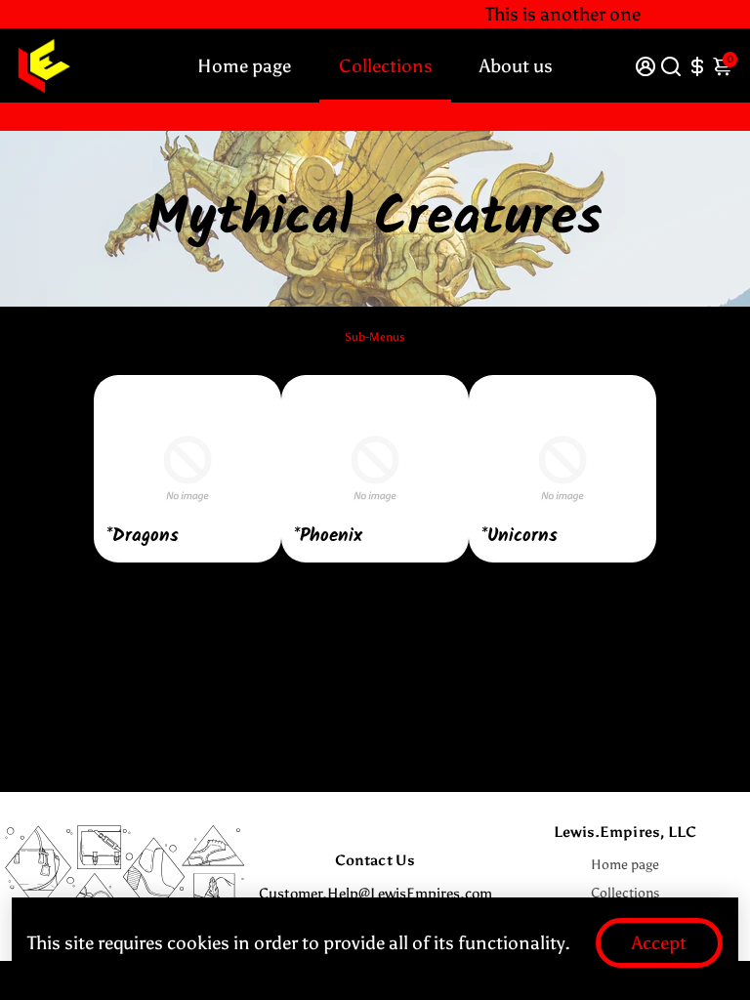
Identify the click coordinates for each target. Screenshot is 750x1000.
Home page (244, 66)
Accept (659, 943)
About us (516, 66)
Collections (386, 66)
